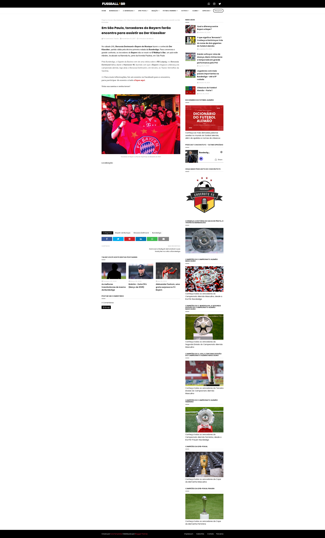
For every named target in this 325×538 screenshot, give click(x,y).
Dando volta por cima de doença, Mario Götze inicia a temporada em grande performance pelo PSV (209, 58)
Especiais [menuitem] (206, 11)
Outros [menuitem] (184, 11)
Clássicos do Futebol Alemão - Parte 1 (207, 89)
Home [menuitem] (104, 11)
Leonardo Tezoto (112, 38)
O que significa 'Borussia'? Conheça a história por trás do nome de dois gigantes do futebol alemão (210, 41)
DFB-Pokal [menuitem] (142, 11)
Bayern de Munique (122, 233)
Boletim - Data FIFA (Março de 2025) (138, 285)
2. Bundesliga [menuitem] (128, 11)
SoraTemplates (116, 534)
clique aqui (139, 80)
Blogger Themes (141, 534)
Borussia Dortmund (141, 233)
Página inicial (107, 20)
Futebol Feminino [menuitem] (169, 11)
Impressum (188, 534)
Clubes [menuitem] (195, 11)
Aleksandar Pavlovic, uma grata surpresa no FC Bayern (168, 287)
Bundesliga (118, 20)
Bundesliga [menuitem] (113, 11)
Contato (210, 534)
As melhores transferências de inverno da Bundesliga (114, 287)
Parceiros (219, 534)
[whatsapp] (210, 4)
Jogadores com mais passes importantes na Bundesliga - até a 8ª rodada (208, 75)
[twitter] (220, 4)
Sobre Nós (200, 534)
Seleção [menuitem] (154, 11)
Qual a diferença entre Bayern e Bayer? (207, 27)
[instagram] (215, 4)
